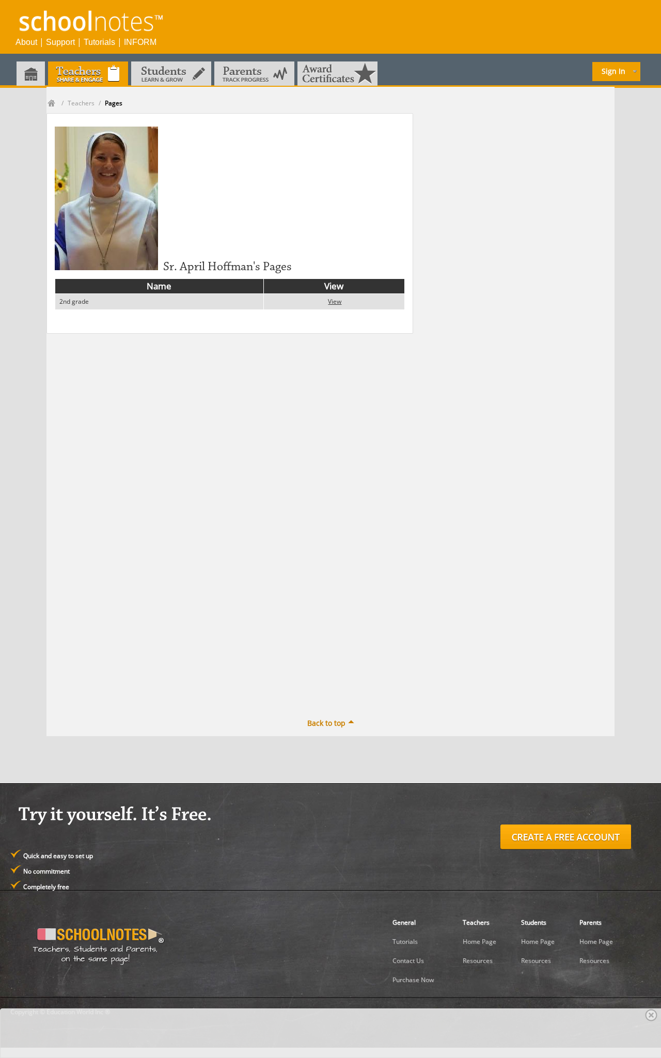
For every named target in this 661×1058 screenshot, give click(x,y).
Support (60, 42)
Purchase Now (413, 979)
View (334, 301)
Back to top (326, 723)
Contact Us (408, 960)
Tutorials (99, 42)
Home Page (479, 941)
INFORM (140, 42)
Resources (478, 960)
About (26, 42)
